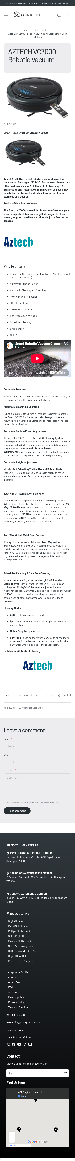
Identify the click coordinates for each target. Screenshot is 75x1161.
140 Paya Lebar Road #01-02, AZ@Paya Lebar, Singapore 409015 (33, 859)
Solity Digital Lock (18, 936)
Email (6, 754)
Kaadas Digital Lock (19, 941)
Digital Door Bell (17, 956)
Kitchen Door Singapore (22, 961)
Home (24, 30)
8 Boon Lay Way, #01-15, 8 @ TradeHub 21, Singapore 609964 (36, 899)
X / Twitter (36, 695)
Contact (12, 977)
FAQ (10, 987)
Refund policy (16, 997)
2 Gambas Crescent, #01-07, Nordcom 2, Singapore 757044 (35, 879)
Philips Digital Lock (19, 931)
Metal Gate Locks (18, 926)
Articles (12, 992)
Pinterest (49, 695)
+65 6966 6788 (17, 1014)
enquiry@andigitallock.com (25, 1022)
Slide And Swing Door (20, 946)
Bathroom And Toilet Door (23, 951)
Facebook (23, 695)
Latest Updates (40, 30)
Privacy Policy (16, 1002)
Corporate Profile (18, 972)
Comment (9, 770)
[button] (6, 15)
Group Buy (14, 982)
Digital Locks (15, 921)
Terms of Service (18, 1007)
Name (7, 739)
